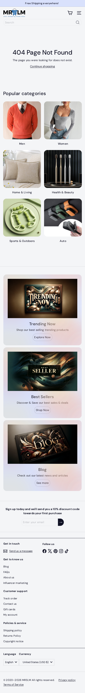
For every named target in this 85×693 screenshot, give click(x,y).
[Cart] (70, 13)
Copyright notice (13, 641)
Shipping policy (12, 630)
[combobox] (42, 22)
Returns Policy (12, 635)
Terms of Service (13, 684)
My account (10, 614)
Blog (6, 566)
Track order (10, 598)
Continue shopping (42, 66)
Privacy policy (67, 680)
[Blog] (42, 444)
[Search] (78, 22)
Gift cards (9, 609)
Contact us (10, 603)
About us (8, 577)
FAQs (6, 572)
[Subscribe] (61, 522)
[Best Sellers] (42, 371)
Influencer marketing (15, 583)
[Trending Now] (42, 298)
